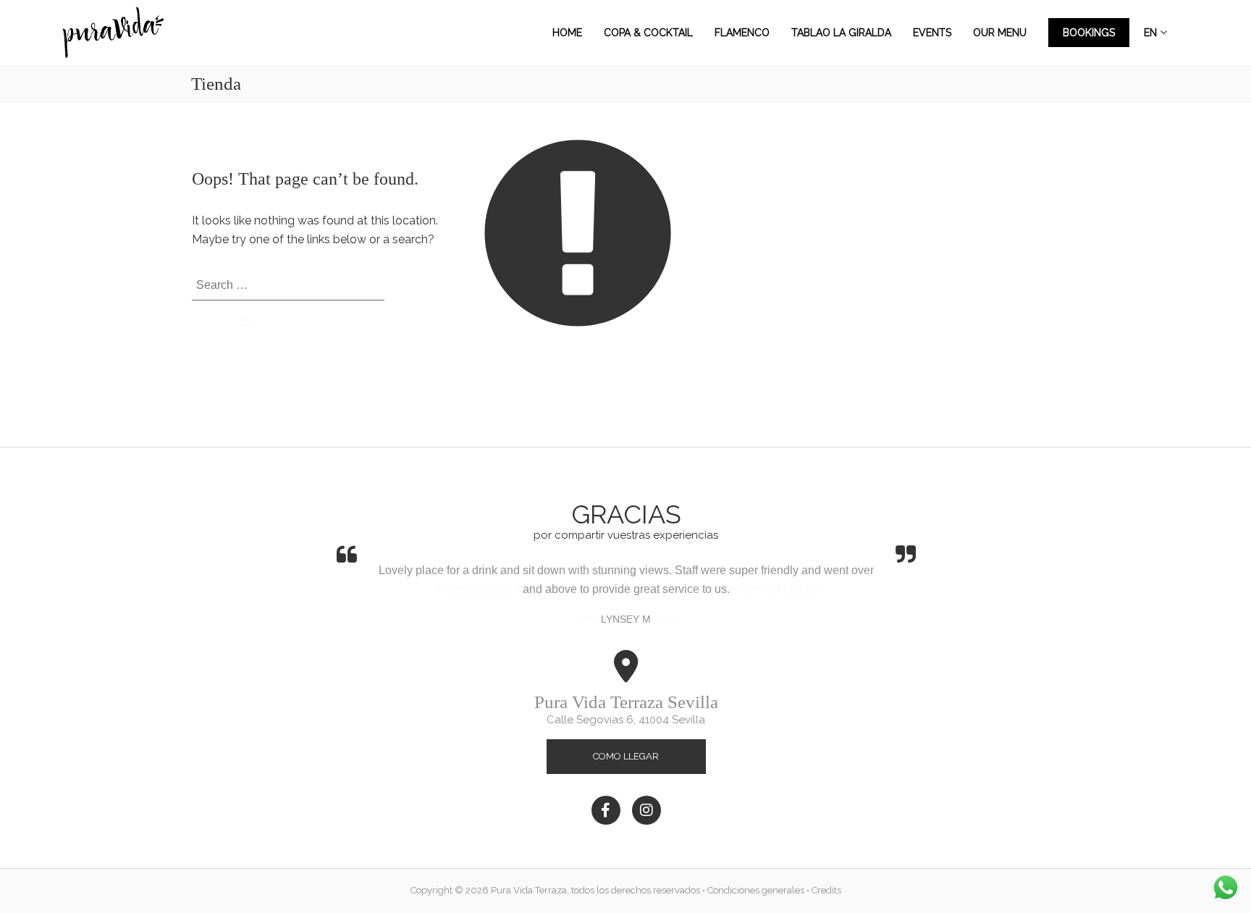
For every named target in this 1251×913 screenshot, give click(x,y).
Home (567, 32)
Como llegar (626, 756)
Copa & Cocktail (648, 32)
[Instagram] (646, 810)
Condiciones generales (755, 890)
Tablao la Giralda (841, 32)
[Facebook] (605, 810)
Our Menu (1000, 32)
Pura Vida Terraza (529, 890)
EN (1150, 32)
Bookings (1089, 32)
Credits (826, 890)
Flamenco (742, 32)
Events (932, 32)
